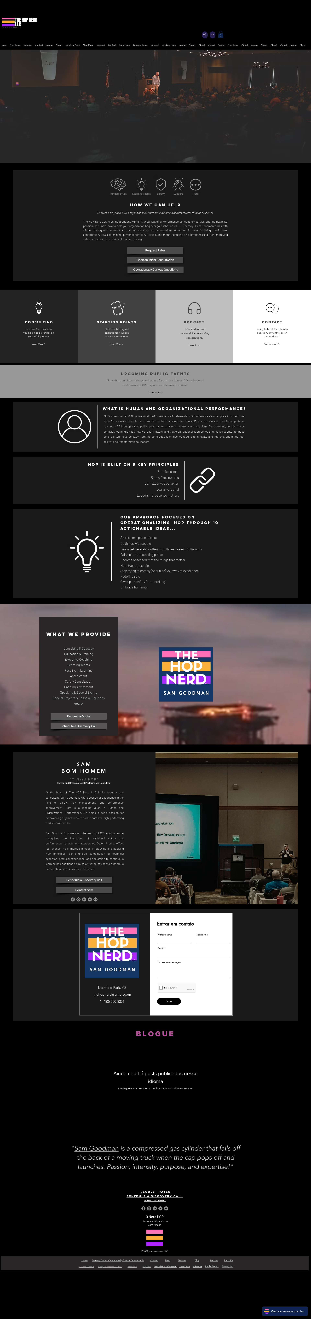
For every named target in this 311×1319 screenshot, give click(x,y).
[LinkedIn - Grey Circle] (84, 899)
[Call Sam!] (205, 34)
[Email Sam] (212, 34)
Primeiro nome (165, 935)
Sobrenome (202, 935)
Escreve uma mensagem (169, 962)
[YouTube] (95, 899)
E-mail (160, 948)
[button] (221, 34)
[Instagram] (78, 899)
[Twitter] (90, 899)
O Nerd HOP (155, 1216)
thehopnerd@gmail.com (155, 1221)
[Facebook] (73, 899)
